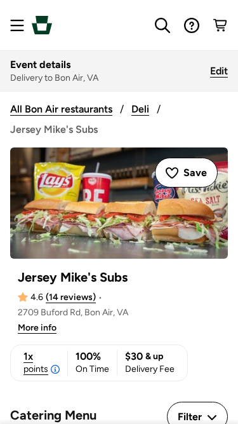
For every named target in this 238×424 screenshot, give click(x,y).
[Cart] (221, 25)
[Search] (162, 25)
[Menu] (17, 25)
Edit (219, 71)
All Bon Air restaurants (61, 109)
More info (37, 327)
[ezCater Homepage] (42, 25)
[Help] (192, 25)
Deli (140, 109)
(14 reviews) (71, 297)
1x (35, 362)
